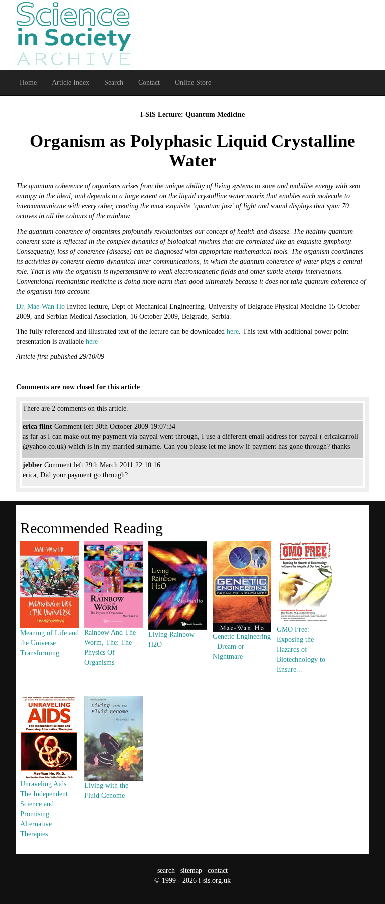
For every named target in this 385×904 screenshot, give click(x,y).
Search (113, 82)
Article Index (70, 82)
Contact (149, 82)
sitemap (191, 870)
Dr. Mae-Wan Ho (40, 306)
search (166, 870)
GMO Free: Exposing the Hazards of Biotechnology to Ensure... (301, 649)
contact (218, 870)
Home (28, 82)
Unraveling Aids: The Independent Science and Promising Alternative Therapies (44, 809)
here (233, 331)
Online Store (193, 82)
